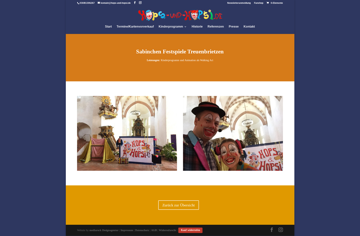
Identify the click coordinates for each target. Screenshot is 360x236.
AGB (154, 230)
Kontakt (249, 26)
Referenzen (216, 26)
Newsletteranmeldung (239, 3)
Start (108, 26)
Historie (197, 26)
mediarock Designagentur (103, 230)
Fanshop (258, 3)
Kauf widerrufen (190, 230)
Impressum (127, 230)
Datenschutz (142, 230)
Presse (234, 26)
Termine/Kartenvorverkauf (135, 26)
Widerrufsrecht (167, 230)
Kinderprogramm (171, 26)
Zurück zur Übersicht (178, 205)
